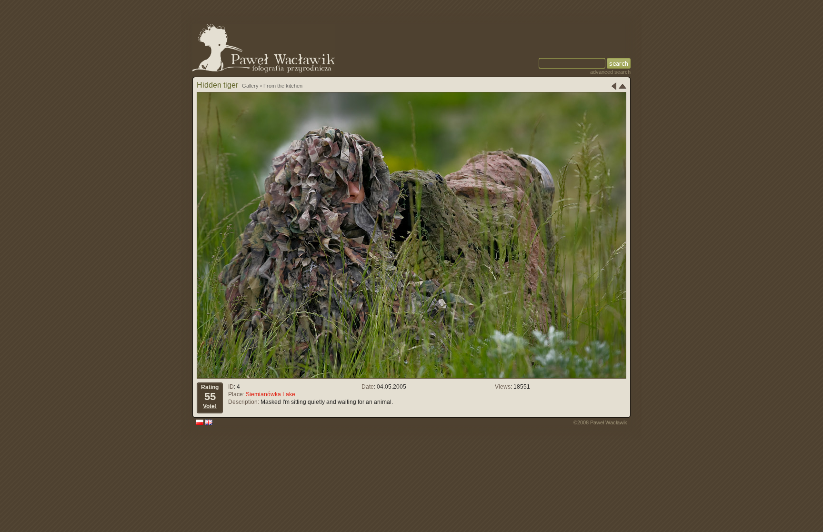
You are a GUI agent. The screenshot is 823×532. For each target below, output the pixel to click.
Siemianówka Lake (270, 394)
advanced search (610, 72)
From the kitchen (282, 86)
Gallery (250, 86)
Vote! (210, 406)
